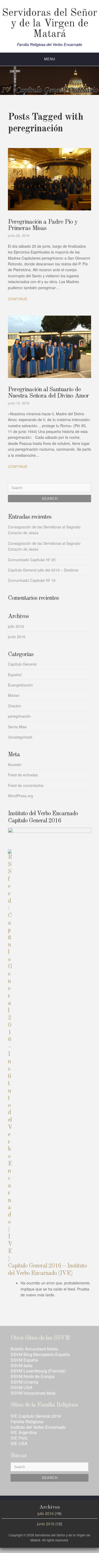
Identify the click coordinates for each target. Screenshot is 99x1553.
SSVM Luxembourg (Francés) (38, 1371)
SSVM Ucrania (24, 1382)
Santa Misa (17, 726)
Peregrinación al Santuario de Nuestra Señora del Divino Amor (48, 392)
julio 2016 (16, 626)
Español (14, 674)
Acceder (15, 764)
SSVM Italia (21, 1365)
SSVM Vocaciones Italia (33, 1393)
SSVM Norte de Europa (32, 1376)
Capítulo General (22, 664)
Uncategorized (20, 737)
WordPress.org (20, 795)
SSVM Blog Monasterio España (40, 1354)
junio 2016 (16, 636)
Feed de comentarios (26, 785)
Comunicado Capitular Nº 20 (31, 559)
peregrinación (19, 716)
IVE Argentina (24, 1432)
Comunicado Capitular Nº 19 (31, 580)
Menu (49, 59)
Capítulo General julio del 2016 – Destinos (43, 570)
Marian (14, 695)
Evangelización (20, 685)
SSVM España (24, 1360)
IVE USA (19, 1443)
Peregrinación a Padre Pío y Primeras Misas (43, 225)
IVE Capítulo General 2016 (36, 1416)
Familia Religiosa (27, 1421)
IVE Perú (19, 1438)
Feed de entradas (23, 774)
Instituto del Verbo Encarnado (38, 1427)
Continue (18, 298)
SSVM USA (21, 1387)
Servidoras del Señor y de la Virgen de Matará (49, 24)
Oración (14, 705)
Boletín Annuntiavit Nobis (34, 1349)
